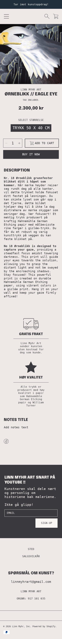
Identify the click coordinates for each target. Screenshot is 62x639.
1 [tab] (31, 77)
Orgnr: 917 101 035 (31, 598)
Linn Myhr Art (31, 591)
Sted (31, 549)
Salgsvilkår (31, 556)
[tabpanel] (31, 55)
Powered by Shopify (43, 626)
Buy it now (31, 154)
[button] (6, 16)
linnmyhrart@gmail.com (31, 582)
